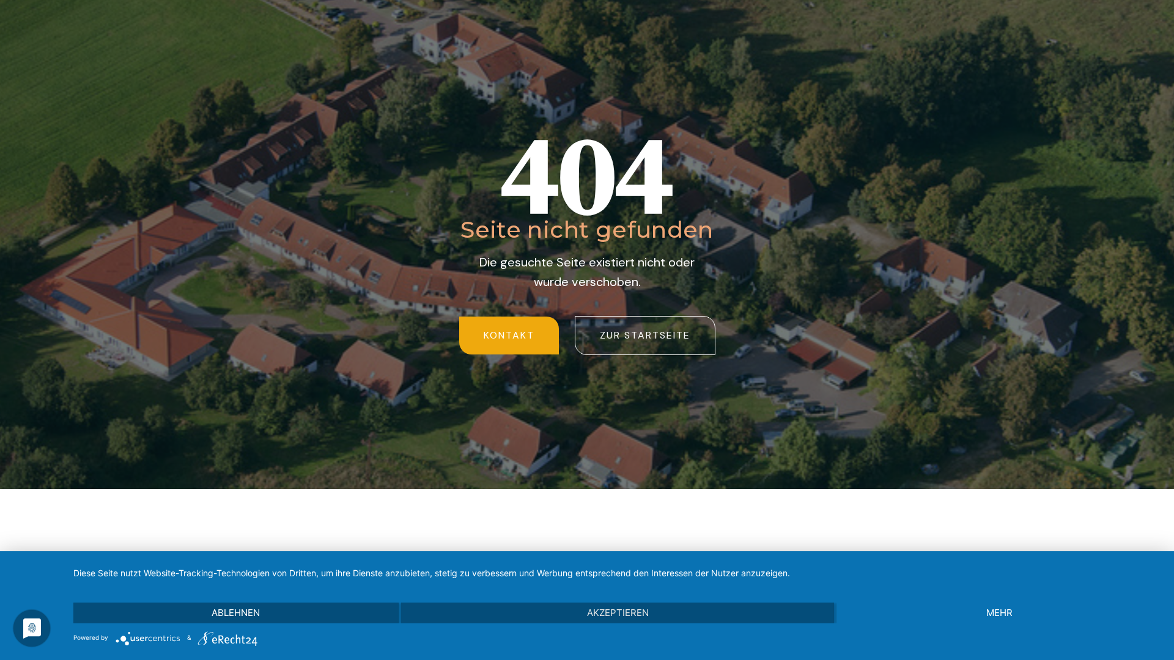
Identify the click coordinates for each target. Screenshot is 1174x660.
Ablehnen (236, 612)
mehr (999, 612)
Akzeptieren (618, 612)
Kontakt (509, 335)
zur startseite (645, 335)
